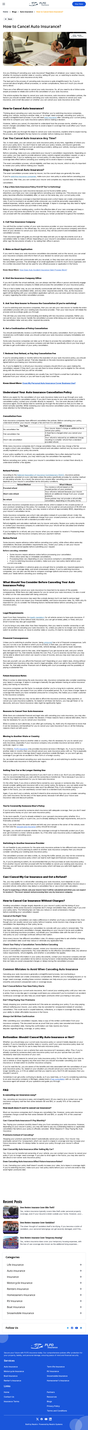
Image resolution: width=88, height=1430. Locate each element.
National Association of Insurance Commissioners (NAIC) (40, 475)
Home (5, 12)
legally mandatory (37, 617)
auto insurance (50, 117)
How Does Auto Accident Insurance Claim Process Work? (43, 270)
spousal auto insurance (26, 827)
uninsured (48, 642)
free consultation (58, 1079)
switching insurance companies (23, 176)
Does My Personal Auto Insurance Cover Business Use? (49, 383)
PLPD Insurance (21, 749)
